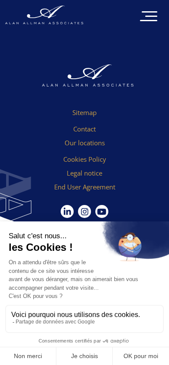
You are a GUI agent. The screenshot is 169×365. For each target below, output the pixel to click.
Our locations (85, 142)
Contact (84, 129)
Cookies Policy (84, 159)
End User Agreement (84, 186)
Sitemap (84, 112)
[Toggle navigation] (148, 17)
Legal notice (84, 173)
